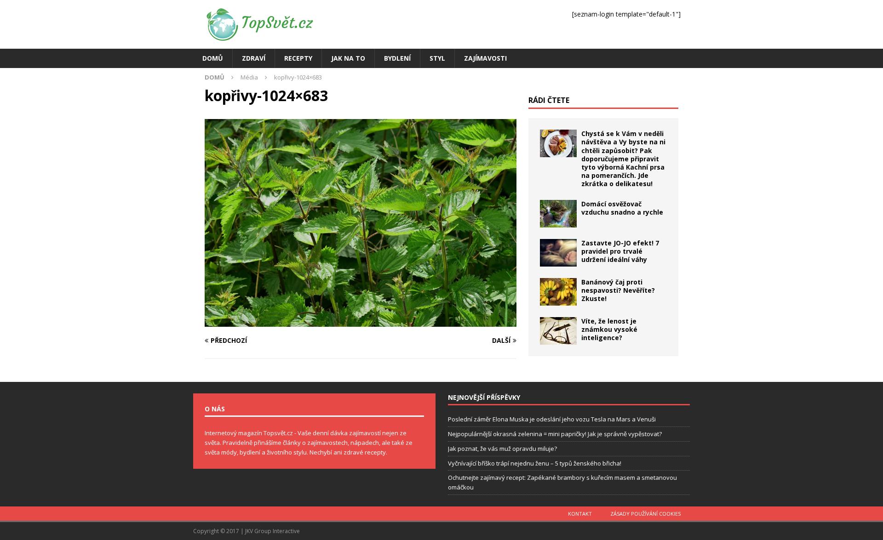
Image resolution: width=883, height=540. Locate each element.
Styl (437, 58)
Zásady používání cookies (645, 513)
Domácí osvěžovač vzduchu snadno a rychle (622, 207)
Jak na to (348, 58)
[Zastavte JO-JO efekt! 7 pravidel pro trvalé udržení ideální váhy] (558, 253)
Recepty (298, 58)
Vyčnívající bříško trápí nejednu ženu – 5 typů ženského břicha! (534, 463)
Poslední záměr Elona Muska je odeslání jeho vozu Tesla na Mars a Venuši (552, 419)
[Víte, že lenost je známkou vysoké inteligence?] (558, 331)
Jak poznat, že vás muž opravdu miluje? (502, 448)
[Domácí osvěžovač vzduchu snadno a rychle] (558, 213)
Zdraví (253, 58)
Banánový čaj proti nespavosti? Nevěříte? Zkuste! (618, 290)
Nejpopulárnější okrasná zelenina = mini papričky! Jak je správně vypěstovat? (555, 434)
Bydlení (397, 58)
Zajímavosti (485, 58)
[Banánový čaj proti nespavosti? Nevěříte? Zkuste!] (558, 292)
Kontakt (580, 513)
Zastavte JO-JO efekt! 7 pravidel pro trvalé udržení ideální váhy (620, 251)
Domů (212, 58)
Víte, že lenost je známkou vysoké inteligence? (609, 329)
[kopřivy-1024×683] (360, 321)
